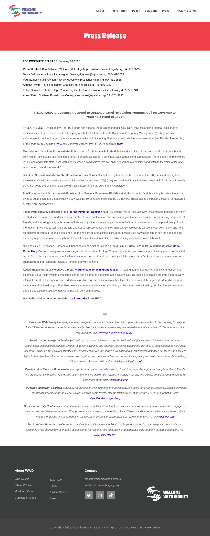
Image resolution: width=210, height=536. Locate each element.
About (100, 11)
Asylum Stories (186, 11)
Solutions (151, 11)
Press (165, 11)
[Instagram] (100, 495)
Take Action (119, 11)
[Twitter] (89, 495)
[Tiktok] (111, 495)
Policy (136, 11)
